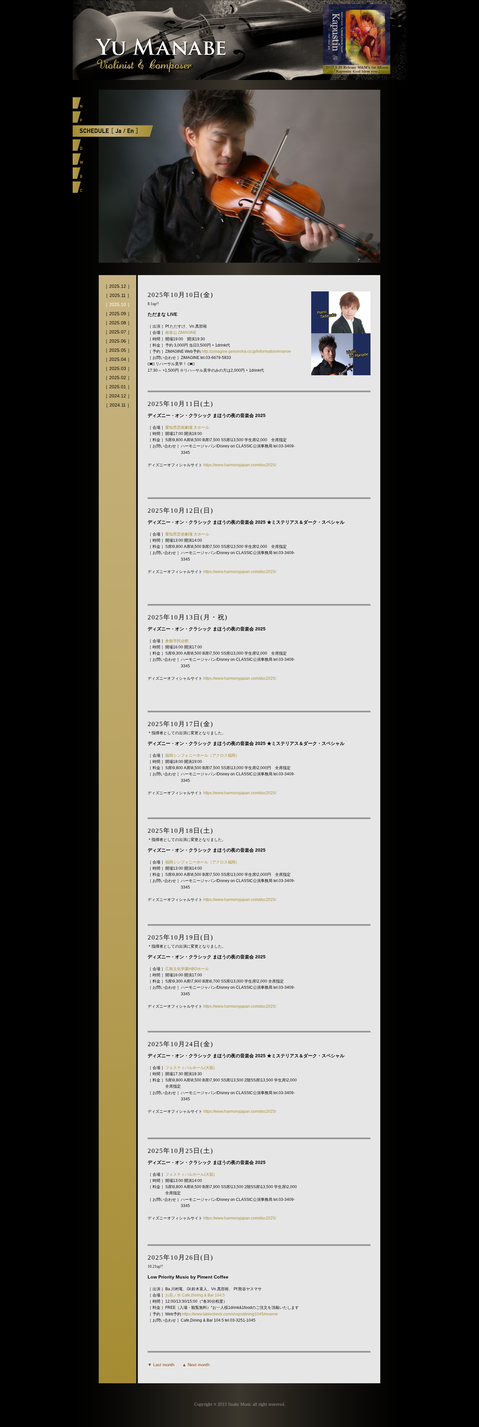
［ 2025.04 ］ (117, 359)
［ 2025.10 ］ (117, 304)
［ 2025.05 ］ (117, 350)
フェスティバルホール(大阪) (190, 1067)
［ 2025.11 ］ (118, 295)
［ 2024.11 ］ (118, 405)
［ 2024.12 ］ (117, 395)
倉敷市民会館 (177, 641)
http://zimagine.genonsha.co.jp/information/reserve (246, 351)
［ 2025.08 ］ (117, 322)
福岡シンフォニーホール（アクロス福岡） (202, 755)
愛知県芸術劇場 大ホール (187, 427)
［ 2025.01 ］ (117, 386)
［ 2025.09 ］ (117, 313)
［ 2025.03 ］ (117, 368)
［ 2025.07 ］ (117, 331)
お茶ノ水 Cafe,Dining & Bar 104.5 (195, 1295)
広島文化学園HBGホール (187, 969)
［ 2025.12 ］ (117, 286)
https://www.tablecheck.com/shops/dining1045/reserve (230, 1314)
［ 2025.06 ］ (117, 341)
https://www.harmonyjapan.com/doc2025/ (239, 465)
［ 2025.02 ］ (117, 377)
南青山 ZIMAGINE (180, 332)
